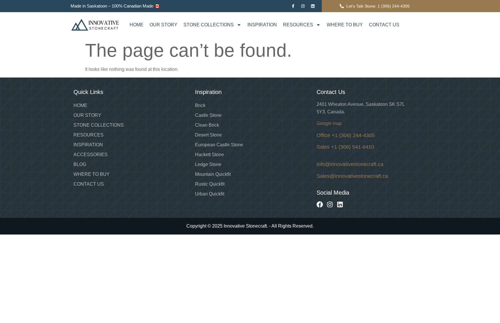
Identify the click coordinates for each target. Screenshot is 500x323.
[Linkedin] (313, 6)
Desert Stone (208, 134)
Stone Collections (208, 24)
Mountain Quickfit (213, 174)
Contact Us (384, 24)
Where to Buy (345, 24)
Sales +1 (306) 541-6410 (345, 147)
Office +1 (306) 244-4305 (346, 135)
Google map (329, 123)
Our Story (163, 24)
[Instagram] (303, 6)
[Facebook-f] (293, 6)
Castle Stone (208, 115)
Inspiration (262, 24)
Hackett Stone (209, 154)
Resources (298, 24)
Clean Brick (207, 125)
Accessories (90, 154)
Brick (200, 105)
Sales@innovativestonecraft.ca (352, 176)
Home (137, 24)
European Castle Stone (219, 144)
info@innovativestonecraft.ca (350, 164)
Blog (79, 164)
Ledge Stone (208, 164)
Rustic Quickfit (210, 184)
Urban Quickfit (209, 193)
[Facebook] (320, 204)
